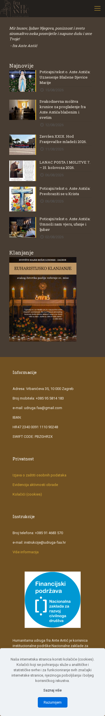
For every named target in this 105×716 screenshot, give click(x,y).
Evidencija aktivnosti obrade (35, 485)
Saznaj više (52, 690)
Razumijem (53, 702)
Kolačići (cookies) (27, 494)
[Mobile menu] (97, 8)
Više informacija (26, 552)
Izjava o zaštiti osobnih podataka (39, 475)
